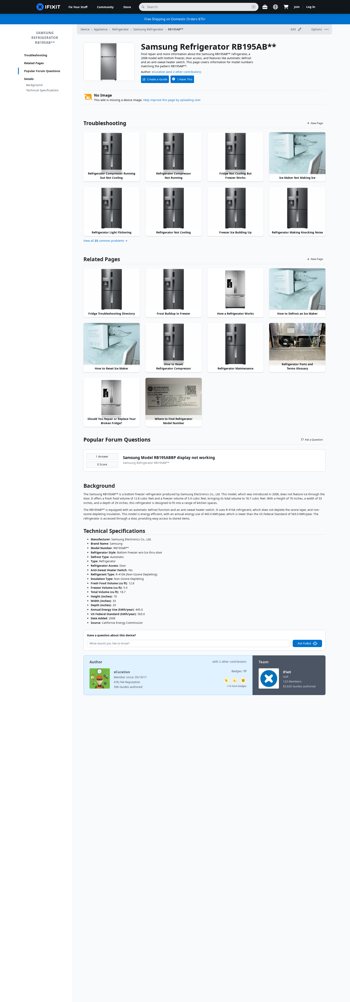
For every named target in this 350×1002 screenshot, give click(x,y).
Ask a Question (314, 439)
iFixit (287, 672)
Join (297, 7)
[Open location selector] (275, 7)
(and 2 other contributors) (183, 72)
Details (29, 79)
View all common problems (103, 241)
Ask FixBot (304, 643)
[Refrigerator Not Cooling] (173, 208)
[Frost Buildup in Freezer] (173, 289)
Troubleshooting (35, 55)
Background (34, 85)
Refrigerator (120, 29)
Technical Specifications (42, 90)
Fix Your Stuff (77, 7)
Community (105, 7)
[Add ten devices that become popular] (235, 680)
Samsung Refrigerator (148, 29)
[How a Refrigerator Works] (235, 289)
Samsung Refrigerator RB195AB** (44, 38)
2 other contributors (232, 661)
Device (85, 29)
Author (96, 661)
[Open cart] (286, 7)
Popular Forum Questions (42, 71)
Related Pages (34, 63)
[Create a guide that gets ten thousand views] (226, 680)
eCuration (158, 72)
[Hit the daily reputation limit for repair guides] (243, 680)
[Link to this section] (81, 486)
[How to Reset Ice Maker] (111, 344)
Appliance (101, 29)
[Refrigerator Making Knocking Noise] (297, 208)
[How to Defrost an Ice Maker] (297, 289)
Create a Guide (157, 79)
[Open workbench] (265, 7)
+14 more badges (236, 686)
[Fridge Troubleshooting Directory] (111, 289)
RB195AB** (175, 29)
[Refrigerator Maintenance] (235, 344)
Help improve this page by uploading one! (172, 100)
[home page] (48, 7)
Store (127, 7)
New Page (317, 123)
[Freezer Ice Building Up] (235, 208)
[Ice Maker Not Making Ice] (297, 153)
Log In (310, 7)
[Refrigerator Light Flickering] (111, 208)
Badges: (239, 671)
